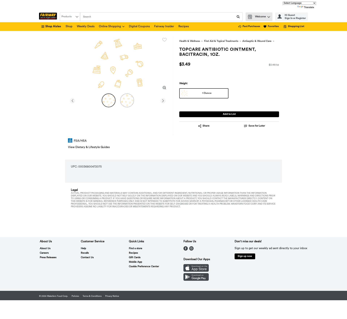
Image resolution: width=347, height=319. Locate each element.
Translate (309, 7)
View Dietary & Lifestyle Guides (89, 147)
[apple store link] (196, 271)
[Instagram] (191, 249)
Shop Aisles (53, 26)
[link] (249, 26)
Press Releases (48, 257)
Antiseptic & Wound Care (256, 41)
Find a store (135, 248)
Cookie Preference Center (144, 266)
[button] (295, 26)
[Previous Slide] (72, 100)
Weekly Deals (86, 26)
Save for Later (257, 126)
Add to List (229, 114)
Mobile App (135, 262)
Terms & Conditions (92, 296)
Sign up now (245, 256)
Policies (75, 296)
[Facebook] (185, 249)
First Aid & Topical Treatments (221, 41)
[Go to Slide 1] (109, 100)
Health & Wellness (189, 41)
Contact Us (87, 257)
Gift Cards (134, 257)
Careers (44, 253)
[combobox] (70, 16)
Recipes (183, 26)
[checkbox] (164, 40)
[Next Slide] (163, 100)
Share (206, 126)
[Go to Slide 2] (127, 100)
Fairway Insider (164, 26)
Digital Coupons (139, 26)
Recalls (85, 253)
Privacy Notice (112, 296)
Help (83, 248)
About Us (45, 248)
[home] (48, 17)
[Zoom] (164, 87)
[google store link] (196, 280)
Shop (69, 26)
